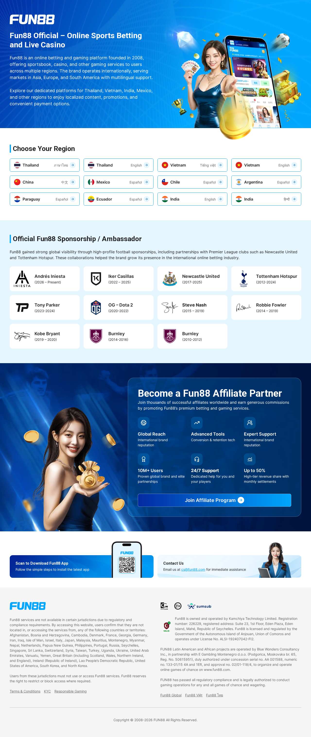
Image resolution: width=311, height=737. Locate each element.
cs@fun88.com (193, 569)
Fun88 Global (170, 695)
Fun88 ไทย (214, 695)
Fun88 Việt (193, 695)
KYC (47, 691)
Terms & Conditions (25, 691)
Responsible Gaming (70, 691)
